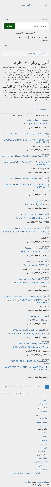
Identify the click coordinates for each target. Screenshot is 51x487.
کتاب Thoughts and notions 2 (35, 251)
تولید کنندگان (42, 433)
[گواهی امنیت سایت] (26, 473)
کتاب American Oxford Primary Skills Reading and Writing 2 (26, 141)
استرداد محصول (41, 422)
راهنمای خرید (42, 404)
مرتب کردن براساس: (41, 115)
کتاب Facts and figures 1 (37, 204)
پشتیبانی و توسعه (43, 482)
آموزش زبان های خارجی (36, 53)
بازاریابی (44, 448)
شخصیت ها (43, 436)
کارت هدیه (43, 444)
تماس (39, 37)
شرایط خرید (42, 411)
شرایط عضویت (41, 408)
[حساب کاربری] (8, 1)
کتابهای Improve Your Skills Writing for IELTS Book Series (27, 301)
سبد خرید (23, 37)
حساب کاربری (42, 458)
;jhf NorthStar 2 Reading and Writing (31, 347)
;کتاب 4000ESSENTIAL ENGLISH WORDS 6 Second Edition (27, 368)
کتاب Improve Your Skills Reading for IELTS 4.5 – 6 (26, 232)
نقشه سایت (43, 426)
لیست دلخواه (42, 466)
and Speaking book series (36, 123)
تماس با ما (43, 418)
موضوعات (43, 440)
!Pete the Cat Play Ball (38, 320)
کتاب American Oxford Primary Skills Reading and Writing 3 (26, 163)
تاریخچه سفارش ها (40, 462)
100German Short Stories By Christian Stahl (27, 333)
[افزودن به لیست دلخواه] (46, 154)
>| (6, 387)
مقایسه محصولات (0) (40, 109)
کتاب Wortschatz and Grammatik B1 (31, 282)
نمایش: (20, 115)
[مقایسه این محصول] (43, 154)
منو (6, 45)
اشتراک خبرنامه (41, 469)
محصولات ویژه (42, 451)
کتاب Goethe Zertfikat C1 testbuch (32, 218)
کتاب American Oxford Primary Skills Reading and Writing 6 (26, 185)
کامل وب (28, 482)
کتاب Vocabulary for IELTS (36, 265)
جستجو (7, 19)
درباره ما (44, 400)
